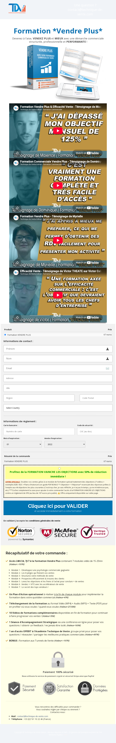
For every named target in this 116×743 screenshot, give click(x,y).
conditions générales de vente (44, 520)
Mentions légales (55, 735)
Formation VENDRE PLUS (19, 335)
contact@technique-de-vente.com (32, 716)
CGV (65, 735)
